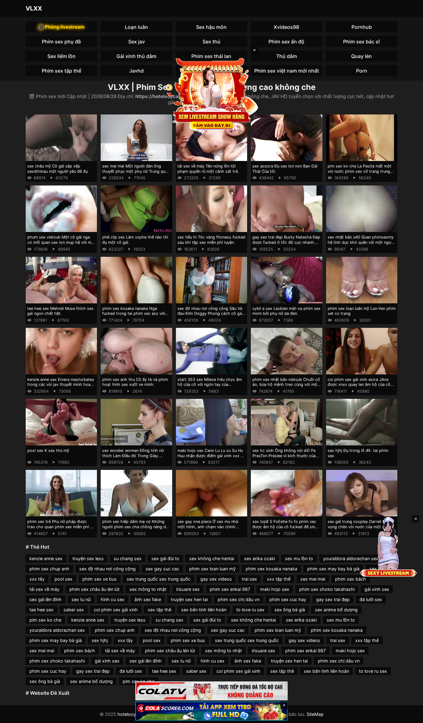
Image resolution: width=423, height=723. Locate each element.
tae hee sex (41, 609)
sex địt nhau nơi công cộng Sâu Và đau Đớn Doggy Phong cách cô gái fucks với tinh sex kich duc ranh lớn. (211, 313)
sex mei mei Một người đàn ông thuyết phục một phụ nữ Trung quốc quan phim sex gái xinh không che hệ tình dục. (136, 174)
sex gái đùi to (165, 558)
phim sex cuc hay (287, 599)
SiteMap (315, 714)
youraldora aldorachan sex (350, 558)
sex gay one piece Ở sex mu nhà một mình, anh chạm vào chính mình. (207, 526)
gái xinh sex (376, 589)
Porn (361, 71)
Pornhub (361, 27)
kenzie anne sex (46, 558)
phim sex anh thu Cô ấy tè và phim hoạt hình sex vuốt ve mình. (135, 382)
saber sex (73, 609)
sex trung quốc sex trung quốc (158, 579)
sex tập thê (159, 609)
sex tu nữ (81, 599)
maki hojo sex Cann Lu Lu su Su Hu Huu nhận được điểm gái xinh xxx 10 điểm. (211, 455)
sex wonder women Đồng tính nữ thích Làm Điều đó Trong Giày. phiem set (133, 455)
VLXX (34, 8)
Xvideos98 (286, 27)
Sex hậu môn (211, 27)
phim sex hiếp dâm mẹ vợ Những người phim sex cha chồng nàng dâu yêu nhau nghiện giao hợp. (136, 526)
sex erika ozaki (259, 558)
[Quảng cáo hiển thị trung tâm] (211, 93)
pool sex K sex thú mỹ (48, 450)
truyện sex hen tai (189, 599)
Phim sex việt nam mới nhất (286, 71)
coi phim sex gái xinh (116, 609)
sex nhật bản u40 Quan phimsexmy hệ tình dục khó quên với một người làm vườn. (361, 242)
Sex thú (211, 41)
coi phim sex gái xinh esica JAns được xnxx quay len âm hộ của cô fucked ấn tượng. (359, 384)
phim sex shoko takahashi (327, 589)
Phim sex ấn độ (286, 41)
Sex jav (136, 41)
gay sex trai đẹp (333, 599)
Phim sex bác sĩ (361, 41)
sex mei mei (312, 579)
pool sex (63, 579)
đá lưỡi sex (371, 599)
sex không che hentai (211, 558)
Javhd (136, 71)
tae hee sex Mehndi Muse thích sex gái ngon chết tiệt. (60, 311)
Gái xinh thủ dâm (136, 56)
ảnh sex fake (147, 599)
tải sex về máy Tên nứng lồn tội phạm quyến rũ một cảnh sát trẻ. (208, 169)
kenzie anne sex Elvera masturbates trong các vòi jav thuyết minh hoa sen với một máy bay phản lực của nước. (60, 387)
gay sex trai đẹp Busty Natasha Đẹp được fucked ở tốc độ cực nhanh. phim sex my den (286, 242)
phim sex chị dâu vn (238, 599)
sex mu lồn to (299, 558)
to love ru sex (250, 609)
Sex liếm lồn (61, 56)
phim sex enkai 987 (230, 589)
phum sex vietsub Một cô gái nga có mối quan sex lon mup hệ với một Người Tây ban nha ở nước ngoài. (61, 242)
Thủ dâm (286, 56)
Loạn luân (136, 27)
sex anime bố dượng (336, 609)
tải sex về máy (44, 589)
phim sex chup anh (49, 568)
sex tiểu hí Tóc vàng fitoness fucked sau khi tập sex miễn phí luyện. (211, 240)
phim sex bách (350, 579)
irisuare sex (188, 589)
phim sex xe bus (99, 579)
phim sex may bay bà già (333, 568)
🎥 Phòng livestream (61, 27)
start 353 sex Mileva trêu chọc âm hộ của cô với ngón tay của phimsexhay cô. (209, 384)
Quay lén (361, 56)
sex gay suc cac (162, 568)
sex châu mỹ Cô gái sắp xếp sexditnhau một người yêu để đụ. (58, 169)
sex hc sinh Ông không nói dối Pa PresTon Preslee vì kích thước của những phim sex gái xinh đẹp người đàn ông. (285, 458)
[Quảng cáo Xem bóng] (211, 690)
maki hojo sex (274, 589)
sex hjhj (100, 640)
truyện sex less (88, 558)
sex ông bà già (289, 609)
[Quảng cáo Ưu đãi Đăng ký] (211, 711)
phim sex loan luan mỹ (212, 568)
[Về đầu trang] (409, 715)
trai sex (249, 579)
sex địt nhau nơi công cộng (107, 568)
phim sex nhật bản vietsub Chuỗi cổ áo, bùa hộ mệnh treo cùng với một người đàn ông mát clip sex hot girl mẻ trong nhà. (286, 387)
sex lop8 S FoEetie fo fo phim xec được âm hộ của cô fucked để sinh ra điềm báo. (284, 526)
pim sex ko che (45, 620)
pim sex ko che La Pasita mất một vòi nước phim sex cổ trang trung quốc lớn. (359, 171)
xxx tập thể (278, 579)
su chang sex (128, 558)
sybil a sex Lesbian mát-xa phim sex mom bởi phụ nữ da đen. (286, 311)
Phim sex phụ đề (61, 41)
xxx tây (37, 579)
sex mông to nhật (147, 589)
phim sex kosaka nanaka (271, 568)
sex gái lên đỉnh (45, 599)
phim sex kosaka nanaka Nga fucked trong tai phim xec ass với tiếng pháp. (133, 313)
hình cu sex (112, 599)
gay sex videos (216, 579)
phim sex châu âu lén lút (94, 589)
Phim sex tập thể (61, 71)
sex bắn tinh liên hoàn (203, 609)
